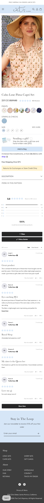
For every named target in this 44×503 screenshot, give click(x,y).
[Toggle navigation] (3, 9)
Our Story (7, 470)
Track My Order (31, 476)
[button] (33, 9)
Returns (6, 476)
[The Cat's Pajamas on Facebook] (19, 484)
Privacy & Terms (22, 490)
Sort (29, 247)
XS (4, 130)
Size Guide (36, 127)
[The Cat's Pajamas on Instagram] (24, 484)
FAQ (4, 473)
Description (7, 176)
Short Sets (28, 456)
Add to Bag (22, 149)
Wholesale (29, 470)
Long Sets (7, 456)
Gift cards (28, 459)
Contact (28, 473)
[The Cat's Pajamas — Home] (22, 8)
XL (21, 130)
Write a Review (25, 240)
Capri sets (7, 459)
